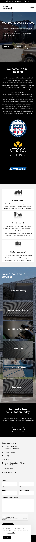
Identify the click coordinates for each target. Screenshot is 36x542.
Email (4, 490)
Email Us (28, 1)
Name (4, 481)
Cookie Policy (11, 533)
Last (20, 486)
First (3, 486)
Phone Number (24, 490)
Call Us (21, 1)
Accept (6, 537)
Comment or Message (10, 497)
